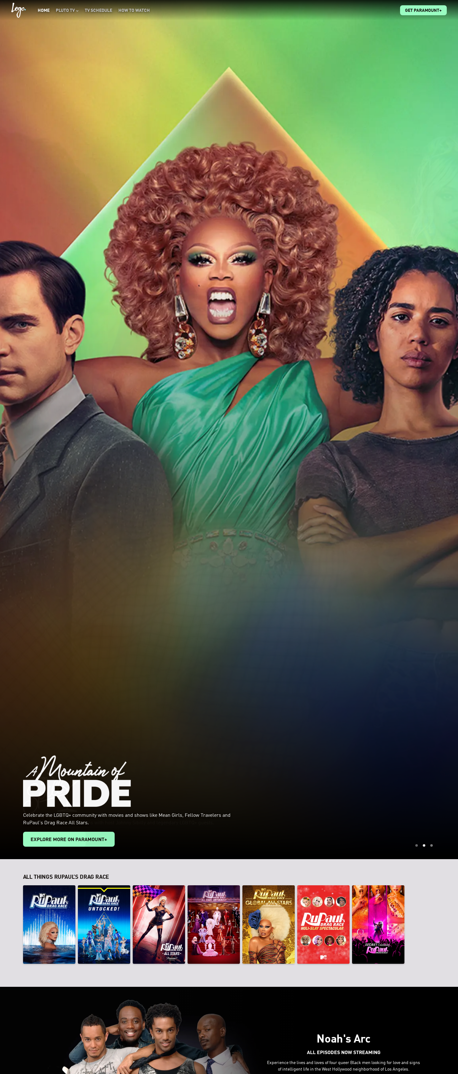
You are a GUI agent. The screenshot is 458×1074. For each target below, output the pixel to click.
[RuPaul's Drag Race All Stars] (159, 924)
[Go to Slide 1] (416, 845)
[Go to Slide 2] (424, 845)
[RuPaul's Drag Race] (49, 924)
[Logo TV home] (18, 10)
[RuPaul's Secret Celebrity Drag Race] (378, 924)
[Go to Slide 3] (431, 845)
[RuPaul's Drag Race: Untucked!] (104, 924)
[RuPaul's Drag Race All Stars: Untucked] (214, 924)
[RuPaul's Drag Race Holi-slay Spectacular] (323, 924)
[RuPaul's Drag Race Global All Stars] (268, 924)
